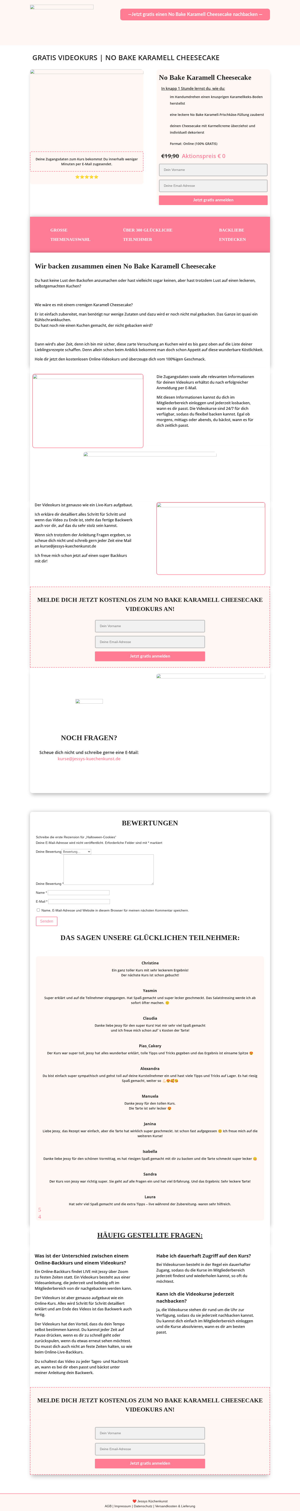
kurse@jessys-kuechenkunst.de (89, 758)
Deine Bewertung (48, 851)
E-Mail (41, 901)
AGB (108, 1506)
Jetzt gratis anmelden (213, 200)
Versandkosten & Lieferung (175, 1506)
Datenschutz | (144, 1506)
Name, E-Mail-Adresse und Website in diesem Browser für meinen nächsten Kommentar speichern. (115, 910)
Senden (46, 921)
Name (41, 892)
